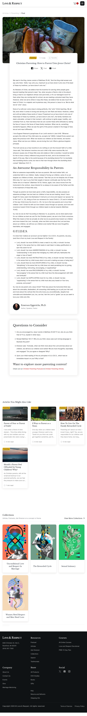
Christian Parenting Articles (54, 369)
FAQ (32, 691)
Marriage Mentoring (9, 687)
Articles (6, 13)
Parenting (15, 13)
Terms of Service (66, 706)
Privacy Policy (79, 706)
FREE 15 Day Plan (65, 650)
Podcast (33, 642)
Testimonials (35, 661)
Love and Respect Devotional (69, 646)
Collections (34, 654)
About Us (6, 672)
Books (33, 680)
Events (5, 680)
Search (33, 658)
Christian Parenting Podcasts (33, 369)
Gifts (32, 683)
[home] (12, 3)
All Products (35, 672)
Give (4, 683)
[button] (76, 3)
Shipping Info (35, 698)
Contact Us (6, 676)
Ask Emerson (35, 650)
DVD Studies (35, 676)
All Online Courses (65, 642)
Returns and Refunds (38, 694)
